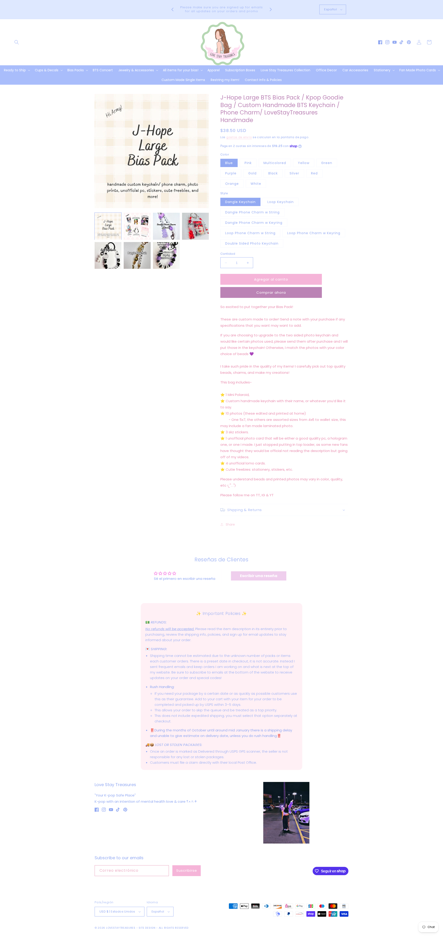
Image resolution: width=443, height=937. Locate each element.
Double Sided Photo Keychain (251, 243)
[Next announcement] (271, 9)
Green (326, 163)
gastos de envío (239, 137)
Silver (294, 173)
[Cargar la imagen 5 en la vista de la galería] (108, 255)
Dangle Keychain (240, 202)
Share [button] (230, 524)
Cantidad (227, 253)
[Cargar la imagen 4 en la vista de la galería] (195, 226)
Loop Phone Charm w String (250, 233)
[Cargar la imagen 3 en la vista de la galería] (166, 226)
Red (314, 173)
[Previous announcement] (172, 9)
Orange (232, 183)
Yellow (303, 163)
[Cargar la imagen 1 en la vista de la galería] (108, 226)
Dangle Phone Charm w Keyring (253, 222)
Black (273, 173)
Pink (248, 163)
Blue (229, 163)
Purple (230, 173)
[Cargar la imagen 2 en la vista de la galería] (137, 226)
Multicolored (274, 163)
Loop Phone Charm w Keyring (313, 233)
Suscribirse (186, 870)
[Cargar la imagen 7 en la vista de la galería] (166, 255)
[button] (17, 42)
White (256, 183)
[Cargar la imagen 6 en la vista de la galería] (137, 255)
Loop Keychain (280, 202)
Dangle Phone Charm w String (252, 212)
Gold (252, 173)
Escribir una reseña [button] (258, 575)
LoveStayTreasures (120, 928)
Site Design (147, 928)
